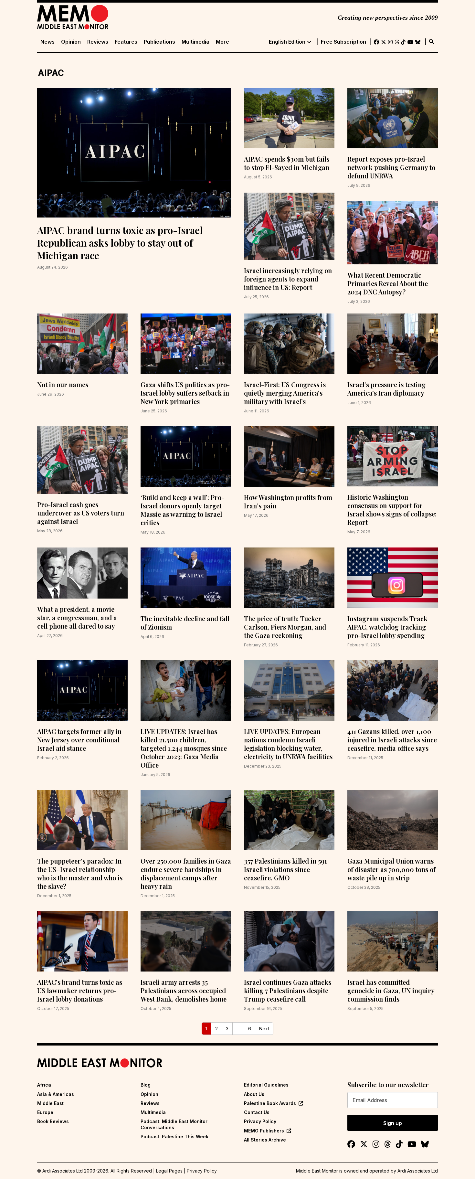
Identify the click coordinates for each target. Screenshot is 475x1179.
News (47, 42)
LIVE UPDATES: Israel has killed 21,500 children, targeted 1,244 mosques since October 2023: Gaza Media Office (184, 748)
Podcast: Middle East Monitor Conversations (174, 1124)
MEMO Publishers (264, 1130)
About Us (254, 1094)
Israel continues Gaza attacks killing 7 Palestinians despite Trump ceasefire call (287, 990)
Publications (159, 42)
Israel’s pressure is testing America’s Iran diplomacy (386, 388)
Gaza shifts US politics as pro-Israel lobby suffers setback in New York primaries (185, 393)
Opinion (71, 42)
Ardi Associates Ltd (417, 1171)
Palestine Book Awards (270, 1103)
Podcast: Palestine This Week (174, 1136)
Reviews (97, 42)
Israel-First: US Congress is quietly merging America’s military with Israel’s (285, 393)
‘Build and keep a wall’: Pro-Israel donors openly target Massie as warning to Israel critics (182, 510)
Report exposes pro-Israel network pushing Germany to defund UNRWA (391, 167)
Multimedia (195, 42)
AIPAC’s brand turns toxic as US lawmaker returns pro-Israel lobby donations (79, 990)
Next (264, 1028)
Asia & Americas (55, 1094)
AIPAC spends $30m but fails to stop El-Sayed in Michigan (286, 163)
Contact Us (256, 1112)
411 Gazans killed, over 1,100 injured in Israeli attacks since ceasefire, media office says (392, 739)
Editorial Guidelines (266, 1085)
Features (126, 42)
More (222, 42)
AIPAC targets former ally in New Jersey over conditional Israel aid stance (79, 739)
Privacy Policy (260, 1121)
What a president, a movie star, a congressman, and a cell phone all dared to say (77, 617)
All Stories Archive (265, 1139)
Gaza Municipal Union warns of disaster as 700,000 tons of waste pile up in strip (391, 869)
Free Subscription (343, 42)
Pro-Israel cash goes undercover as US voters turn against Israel (80, 513)
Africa (44, 1085)
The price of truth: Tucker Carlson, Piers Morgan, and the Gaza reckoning (285, 627)
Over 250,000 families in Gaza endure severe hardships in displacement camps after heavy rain (186, 873)
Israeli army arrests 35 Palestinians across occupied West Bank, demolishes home (184, 990)
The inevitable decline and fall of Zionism (185, 622)
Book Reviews (53, 1121)
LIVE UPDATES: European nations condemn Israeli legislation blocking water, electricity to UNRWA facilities (288, 744)
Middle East (50, 1103)
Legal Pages (169, 1171)
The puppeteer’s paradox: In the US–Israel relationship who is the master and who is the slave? (79, 873)
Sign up (392, 1123)
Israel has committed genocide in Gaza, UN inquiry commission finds (390, 990)
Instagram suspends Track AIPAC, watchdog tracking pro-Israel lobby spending (387, 627)
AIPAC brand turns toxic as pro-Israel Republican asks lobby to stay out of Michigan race (120, 243)
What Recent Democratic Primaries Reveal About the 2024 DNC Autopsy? (387, 283)
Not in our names (62, 384)
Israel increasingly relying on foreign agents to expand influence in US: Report (288, 279)
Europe (45, 1112)
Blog (146, 1085)
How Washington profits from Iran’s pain (288, 501)
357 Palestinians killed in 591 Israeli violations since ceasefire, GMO (285, 869)
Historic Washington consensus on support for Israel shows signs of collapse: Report (392, 509)
